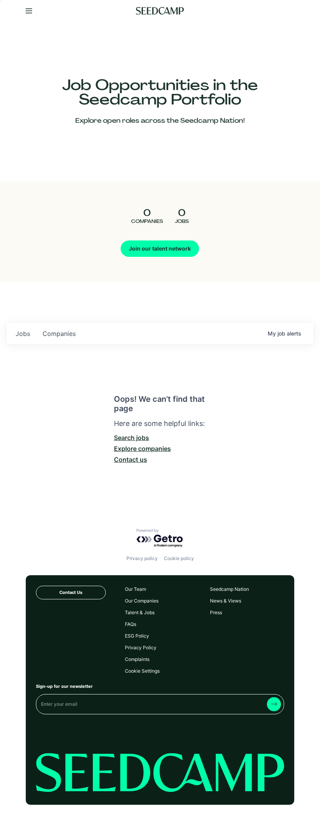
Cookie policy (179, 558)
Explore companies (142, 448)
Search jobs (131, 438)
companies (59, 333)
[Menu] (29, 11)
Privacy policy (142, 558)
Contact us (130, 459)
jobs (23, 333)
